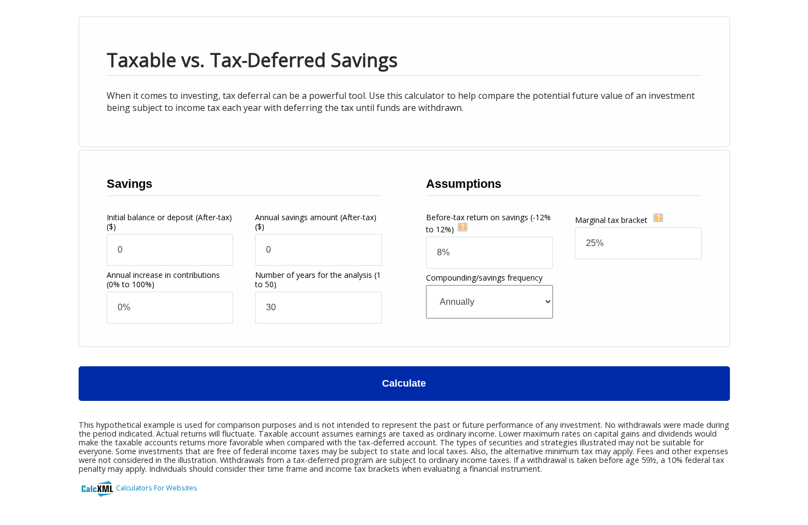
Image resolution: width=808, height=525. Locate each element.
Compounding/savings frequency (484, 277)
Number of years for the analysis (318, 279)
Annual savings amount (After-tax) (316, 222)
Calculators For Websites (156, 488)
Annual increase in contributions (163, 279)
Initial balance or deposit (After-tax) (169, 222)
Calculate (404, 383)
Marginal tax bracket (612, 220)
